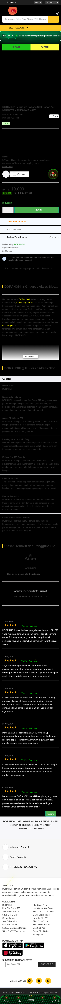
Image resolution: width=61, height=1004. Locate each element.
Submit (50, 814)
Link (42, 1001)
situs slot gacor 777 (25, 302)
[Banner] (12, 11)
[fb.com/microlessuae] (39, 981)
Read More (30, 357)
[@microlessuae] (30, 981)
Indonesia (11, 2)
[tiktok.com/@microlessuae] (48, 981)
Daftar (30, 1000)
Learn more (7, 166)
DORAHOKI (24, 299)
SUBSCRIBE (47, 964)
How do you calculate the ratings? (23, 574)
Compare (21, 174)
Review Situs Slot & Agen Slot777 (30, 596)
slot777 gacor (8, 325)
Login (18, 1001)
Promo (6, 1001)
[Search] (53, 19)
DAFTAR (45, 47)
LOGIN (16, 47)
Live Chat (55, 1001)
